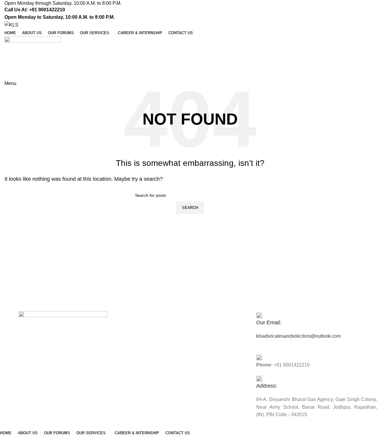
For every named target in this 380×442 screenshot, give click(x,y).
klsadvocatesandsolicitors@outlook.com (298, 336)
